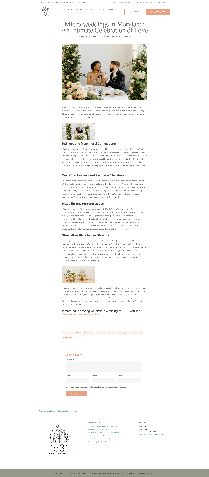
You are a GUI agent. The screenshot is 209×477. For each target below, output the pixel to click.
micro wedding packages (117, 333)
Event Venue (88, 333)
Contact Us (112, 9)
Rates (78, 9)
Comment (70, 359)
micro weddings (136, 333)
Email (94, 375)
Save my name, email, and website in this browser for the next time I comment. (97, 387)
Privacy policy (63, 411)
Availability (134, 12)
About (67, 9)
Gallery (89, 9)
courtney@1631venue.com (50, 2)
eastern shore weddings (72, 333)
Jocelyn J (95, 36)
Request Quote (158, 12)
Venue (131, 36)
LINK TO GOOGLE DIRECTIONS (151, 435)
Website (120, 375)
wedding (111, 181)
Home (58, 9)
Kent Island (101, 333)
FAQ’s (115, 2)
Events (106, 36)
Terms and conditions (47, 411)
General (112, 36)
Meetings (161, 2)
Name (68, 375)
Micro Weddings (136, 2)
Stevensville (67, 337)
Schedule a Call (124, 2)
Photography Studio (150, 2)
